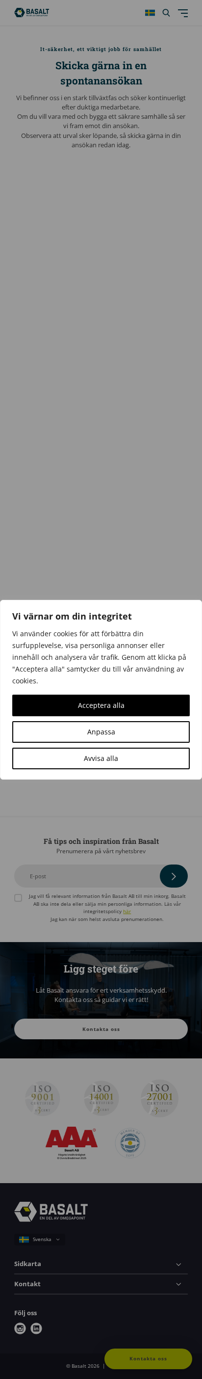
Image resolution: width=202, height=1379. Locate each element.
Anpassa (101, 731)
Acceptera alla (101, 705)
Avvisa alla (101, 758)
